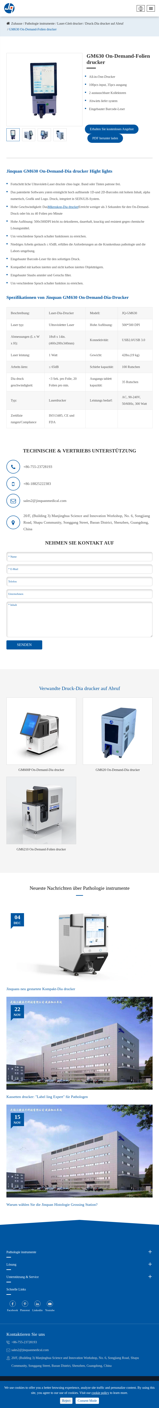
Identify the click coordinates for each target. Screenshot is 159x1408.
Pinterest (25, 1310)
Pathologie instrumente (40, 23)
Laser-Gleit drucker (70, 23)
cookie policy (100, 1393)
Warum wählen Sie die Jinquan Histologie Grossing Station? (52, 1204)
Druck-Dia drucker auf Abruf (104, 23)
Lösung (11, 1264)
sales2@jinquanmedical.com (30, 1350)
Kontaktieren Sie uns (25, 1334)
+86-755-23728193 (24, 1342)
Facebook (12, 1310)
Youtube (50, 1310)
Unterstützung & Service (22, 1277)
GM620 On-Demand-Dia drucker (118, 770)
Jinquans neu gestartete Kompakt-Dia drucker (40, 989)
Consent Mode (87, 1400)
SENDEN (24, 645)
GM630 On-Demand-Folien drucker (33, 29)
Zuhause (16, 23)
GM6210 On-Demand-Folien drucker (41, 849)
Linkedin (37, 1310)
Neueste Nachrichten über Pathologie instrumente (80, 888)
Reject (66, 1400)
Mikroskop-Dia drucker (63, 207)
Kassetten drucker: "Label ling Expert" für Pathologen (47, 1097)
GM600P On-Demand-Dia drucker (41, 770)
